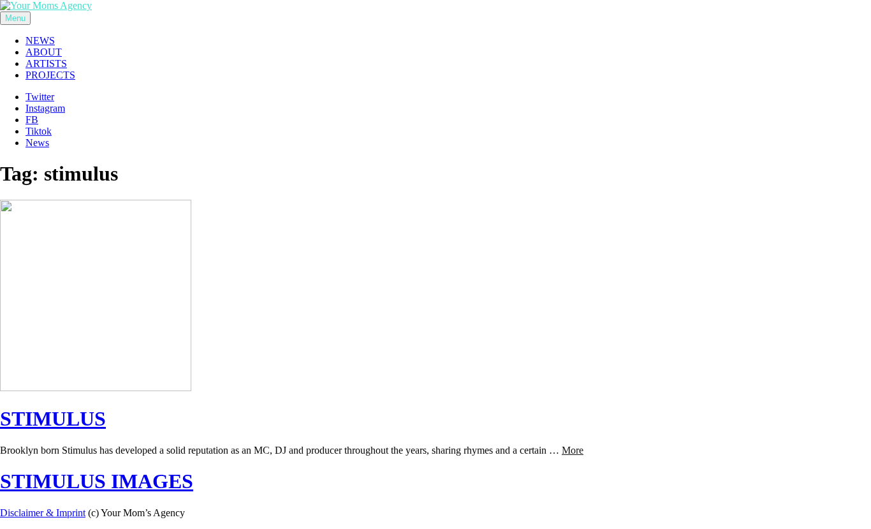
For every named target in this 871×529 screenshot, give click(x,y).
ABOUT (44, 52)
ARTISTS (46, 63)
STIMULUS (53, 418)
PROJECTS (50, 75)
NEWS (40, 40)
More (572, 450)
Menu (15, 18)
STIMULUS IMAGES (96, 481)
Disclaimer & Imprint (42, 512)
